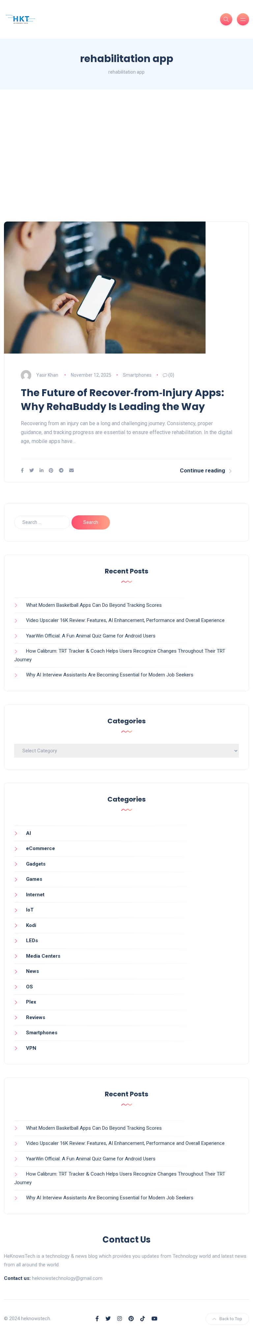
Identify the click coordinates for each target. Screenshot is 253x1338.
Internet (35, 895)
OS (29, 987)
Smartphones (137, 375)
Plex (31, 1002)
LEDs (32, 940)
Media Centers (43, 956)
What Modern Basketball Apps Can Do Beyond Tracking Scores (94, 605)
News (32, 971)
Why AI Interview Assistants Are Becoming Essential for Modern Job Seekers (109, 675)
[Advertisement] (126, 155)
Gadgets (35, 864)
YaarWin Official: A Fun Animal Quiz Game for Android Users (90, 636)
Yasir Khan (47, 375)
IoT (30, 910)
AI (28, 833)
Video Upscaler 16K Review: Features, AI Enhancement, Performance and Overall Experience (125, 620)
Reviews (35, 1017)
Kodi (31, 925)
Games (34, 879)
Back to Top (230, 1318)
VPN (31, 1048)
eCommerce (40, 848)
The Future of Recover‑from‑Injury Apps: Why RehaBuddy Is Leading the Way (122, 400)
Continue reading (202, 470)
